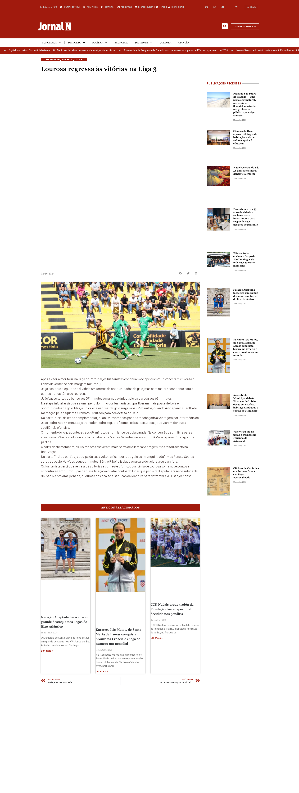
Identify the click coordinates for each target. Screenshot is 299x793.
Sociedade (141, 42)
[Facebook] (206, 7)
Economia (121, 42)
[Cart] (236, 7)
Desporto (74, 42)
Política (97, 42)
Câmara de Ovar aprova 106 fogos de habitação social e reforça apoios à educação (245, 137)
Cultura (165, 42)
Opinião (183, 42)
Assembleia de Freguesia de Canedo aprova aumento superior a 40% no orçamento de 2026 (155, 50)
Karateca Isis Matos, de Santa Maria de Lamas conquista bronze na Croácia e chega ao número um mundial (246, 347)
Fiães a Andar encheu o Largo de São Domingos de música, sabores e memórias (244, 259)
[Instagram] (215, 7)
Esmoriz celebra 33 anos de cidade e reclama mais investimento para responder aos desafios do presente (245, 217)
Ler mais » (47, 650)
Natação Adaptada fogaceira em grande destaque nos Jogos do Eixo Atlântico (65, 622)
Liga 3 (78, 59)
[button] (225, 26)
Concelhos (49, 42)
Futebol (67, 59)
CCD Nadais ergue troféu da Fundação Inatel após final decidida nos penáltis (172, 609)
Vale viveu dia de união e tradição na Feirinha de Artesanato (244, 436)
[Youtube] (223, 7)
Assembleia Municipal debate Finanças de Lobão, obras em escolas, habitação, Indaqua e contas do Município (245, 403)
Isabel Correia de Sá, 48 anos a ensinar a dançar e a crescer (246, 170)
